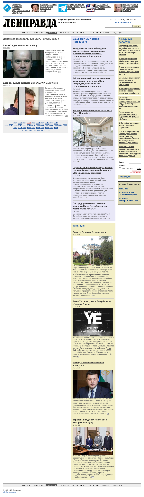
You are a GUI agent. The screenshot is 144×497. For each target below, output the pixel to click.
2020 (42, 123)
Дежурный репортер (125, 40)
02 (25, 130)
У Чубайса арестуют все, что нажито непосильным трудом (48, 8)
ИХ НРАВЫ (64, 33)
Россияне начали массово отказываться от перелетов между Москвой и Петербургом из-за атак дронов (130, 151)
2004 (60, 125)
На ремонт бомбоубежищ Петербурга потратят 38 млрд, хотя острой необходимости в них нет (129, 102)
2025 (20, 123)
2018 (51, 123)
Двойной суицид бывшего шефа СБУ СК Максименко (30, 83)
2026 (15, 123)
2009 (38, 125)
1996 (42, 128)
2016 (6, 125)
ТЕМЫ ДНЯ (26, 33)
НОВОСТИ (38, 33)
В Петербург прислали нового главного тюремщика (129, 125)
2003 (65, 125)
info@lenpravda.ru (123, 22)
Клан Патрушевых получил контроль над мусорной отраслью (130, 8)
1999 (29, 128)
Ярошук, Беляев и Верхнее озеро (90, 232)
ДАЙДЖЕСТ (51, 33)
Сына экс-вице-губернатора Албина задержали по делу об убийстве (129, 115)
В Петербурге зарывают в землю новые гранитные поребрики (129, 91)
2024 (24, 123)
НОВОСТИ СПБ (79, 33)
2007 (47, 125)
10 (44, 130)
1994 (51, 128)
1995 (47, 128)
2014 (15, 125)
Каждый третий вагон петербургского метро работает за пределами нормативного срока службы (129, 50)
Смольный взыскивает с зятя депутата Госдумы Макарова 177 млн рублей (129, 81)
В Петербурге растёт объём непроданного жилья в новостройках (129, 61)
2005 (56, 125)
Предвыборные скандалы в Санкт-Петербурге (103, 7)
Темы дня (79, 225)
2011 (29, 125)
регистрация (136, 171)
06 (35, 130)
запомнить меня (127, 169)
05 (32, 130)
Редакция (125, 176)
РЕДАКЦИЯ (118, 33)
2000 (24, 128)
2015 (11, 125)
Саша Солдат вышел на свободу (20, 45)
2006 (51, 125)
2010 (33, 125)
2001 (20, 128)
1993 (56, 128)
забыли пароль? (135, 172)
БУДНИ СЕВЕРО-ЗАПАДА (99, 33)
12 (49, 130)
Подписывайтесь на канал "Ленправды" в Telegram (76, 7)
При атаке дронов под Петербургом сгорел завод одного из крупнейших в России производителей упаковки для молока (129, 137)
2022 (33, 123)
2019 (47, 123)
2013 (20, 125)
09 (42, 130)
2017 (56, 123)
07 (37, 130)
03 (27, 130)
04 (30, 130)
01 (23, 130)
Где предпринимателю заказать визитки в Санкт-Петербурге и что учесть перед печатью (90, 206)
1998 (33, 128)
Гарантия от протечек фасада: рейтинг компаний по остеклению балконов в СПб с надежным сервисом (92, 170)
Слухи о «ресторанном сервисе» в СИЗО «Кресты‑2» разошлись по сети (129, 70)
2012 (24, 125)
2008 (42, 125)
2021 (38, 123)
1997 (38, 128)
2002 (15, 128)
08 (39, 130)
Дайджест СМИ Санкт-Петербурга (86, 40)
